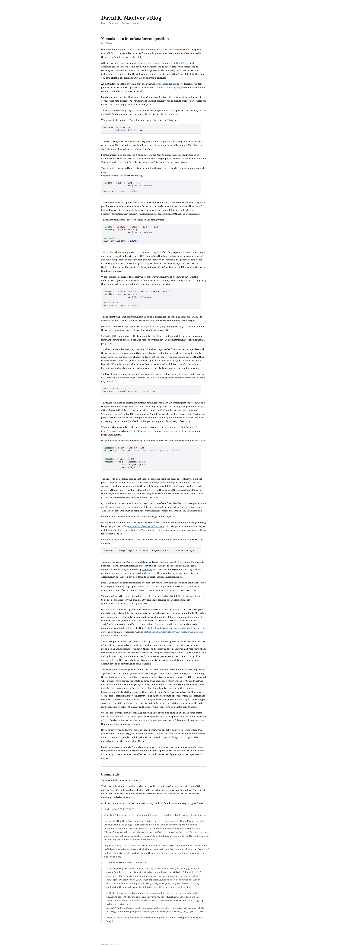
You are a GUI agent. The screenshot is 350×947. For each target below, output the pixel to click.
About (135, 22)
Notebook (113, 22)
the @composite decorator (119, 506)
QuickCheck (182, 62)
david (107, 809)
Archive (125, 22)
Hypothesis (162, 83)
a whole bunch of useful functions (146, 526)
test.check (150, 627)
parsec (104, 659)
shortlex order (143, 688)
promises (147, 569)
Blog (103, 22)
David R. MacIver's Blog (131, 17)
